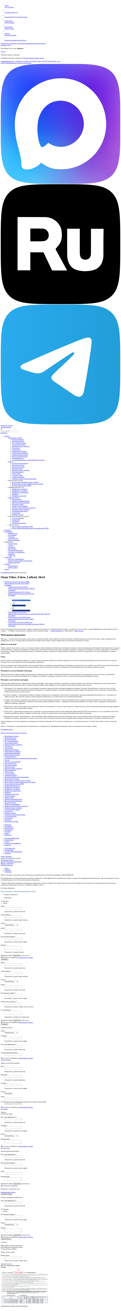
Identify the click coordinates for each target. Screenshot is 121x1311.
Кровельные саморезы (19, 451)
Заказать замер (5, 1148)
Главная (3, 572)
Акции (7, 569)
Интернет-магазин (40, 43)
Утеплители (16, 448)
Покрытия (11, 547)
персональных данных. (25, 957)
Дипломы (11, 537)
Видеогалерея (12, 567)
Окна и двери (16, 473)
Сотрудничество (10, 848)
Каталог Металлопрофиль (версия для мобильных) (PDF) (30, 528)
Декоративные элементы (20, 453)
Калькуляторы (12, 543)
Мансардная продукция (19, 456)
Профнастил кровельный (20, 492)
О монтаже (8, 557)
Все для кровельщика (19, 443)
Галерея (7, 564)
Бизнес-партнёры (13, 540)
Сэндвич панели (17, 475)
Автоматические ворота (20, 511)
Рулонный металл (18, 458)
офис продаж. (79, 631)
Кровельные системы (15, 438)
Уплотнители (16, 450)
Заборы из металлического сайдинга (24, 508)
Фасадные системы (18, 467)
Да (1, 51)
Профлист (15, 494)
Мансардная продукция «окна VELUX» (21, 594)
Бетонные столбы (17, 504)
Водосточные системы (12, 779)
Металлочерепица (18, 439)
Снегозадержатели (18, 518)
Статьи (10, 545)
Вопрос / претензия (7, 863)
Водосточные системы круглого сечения (25, 482)
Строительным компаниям (24, 43)
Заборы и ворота (13, 497)
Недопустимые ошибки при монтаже (20, 561)
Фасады (10, 462)
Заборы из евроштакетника (21, 501)
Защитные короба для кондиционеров (24, 479)
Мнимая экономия (14, 562)
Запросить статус (6, 1264)
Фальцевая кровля (18, 441)
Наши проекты (13, 538)
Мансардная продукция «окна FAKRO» (21, 619)
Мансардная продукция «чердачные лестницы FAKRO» (26, 624)
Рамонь (32, 58)
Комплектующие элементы (21, 446)
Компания (8, 825)
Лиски (42, 58)
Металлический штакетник (21, 502)
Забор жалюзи (16, 499)
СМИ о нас (12, 555)
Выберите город (6, 45)
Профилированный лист (12, 785)
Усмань (37, 58)
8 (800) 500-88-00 (16, 63)
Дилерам (3, 43)
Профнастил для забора (19, 491)
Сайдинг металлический (20, 463)
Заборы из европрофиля (20, 506)
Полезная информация (12, 838)
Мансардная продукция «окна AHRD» (17, 583)
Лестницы (15, 521)
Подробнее (8, 585)
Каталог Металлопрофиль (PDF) (22, 526)
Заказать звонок (6, 427)
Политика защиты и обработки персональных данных (18, 891)
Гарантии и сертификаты (16, 552)
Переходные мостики (19, 523)
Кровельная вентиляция (20, 455)
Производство (12, 533)
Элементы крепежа (18, 477)
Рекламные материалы (15, 550)
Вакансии (11, 554)
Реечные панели (17, 468)
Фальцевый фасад (18, 472)
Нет (4, 51)
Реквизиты (8, 835)
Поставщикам (11, 43)
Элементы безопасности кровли (15, 814)
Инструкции (12, 549)
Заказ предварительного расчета (11, 862)
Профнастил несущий (19, 496)
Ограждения (16, 513)
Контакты (4, 433)
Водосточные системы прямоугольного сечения (27, 484)
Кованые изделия (17, 514)
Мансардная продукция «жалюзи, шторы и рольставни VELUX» (29, 614)
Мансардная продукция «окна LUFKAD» (21, 588)
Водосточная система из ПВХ (21, 485)
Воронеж (26, 58)
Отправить (4, 1109)
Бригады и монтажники (16, 559)
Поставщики (12, 535)
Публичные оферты (7, 860)
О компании (8, 532)
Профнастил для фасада (19, 489)
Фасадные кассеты (18, 465)
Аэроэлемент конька (18, 444)
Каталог (7, 436)
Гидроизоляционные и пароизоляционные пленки (28, 460)
